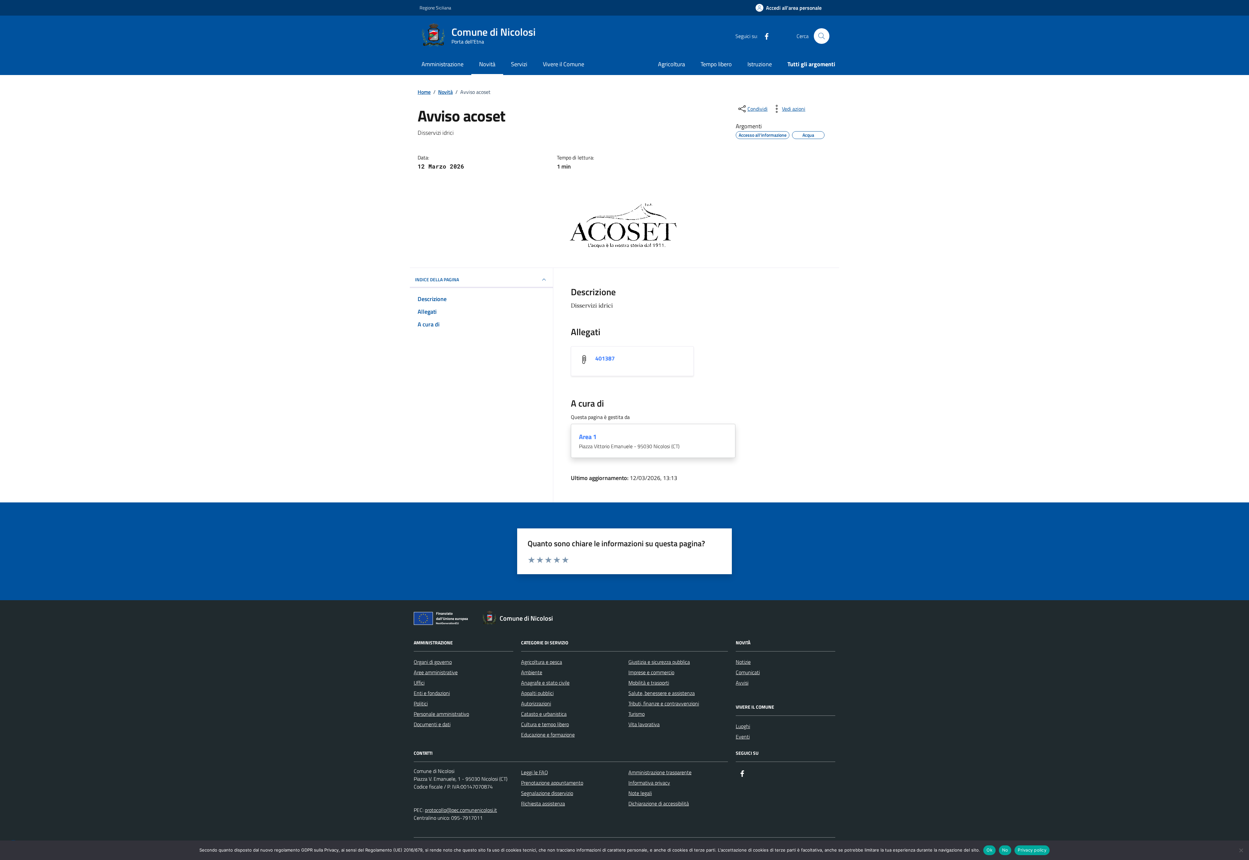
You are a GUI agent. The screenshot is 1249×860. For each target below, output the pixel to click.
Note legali (640, 793)
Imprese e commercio (651, 672)
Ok (989, 850)
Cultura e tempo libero (545, 724)
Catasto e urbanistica (544, 714)
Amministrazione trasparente (660, 772)
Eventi (743, 736)
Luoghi (743, 726)
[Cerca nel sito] (821, 36)
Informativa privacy (649, 783)
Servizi (519, 64)
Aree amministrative (436, 672)
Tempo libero (716, 64)
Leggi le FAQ (534, 772)
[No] (1241, 850)
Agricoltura (671, 64)
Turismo (636, 714)
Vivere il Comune (563, 64)
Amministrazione (442, 64)
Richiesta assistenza (543, 803)
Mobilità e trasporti (648, 683)
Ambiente (531, 672)
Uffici (419, 683)
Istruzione (759, 64)
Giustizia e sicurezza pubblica (659, 662)
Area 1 (588, 437)
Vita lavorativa (644, 724)
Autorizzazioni (536, 703)
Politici (421, 703)
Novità (487, 64)
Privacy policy (1032, 850)
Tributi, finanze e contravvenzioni (663, 703)
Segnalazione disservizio (547, 793)
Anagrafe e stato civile (545, 683)
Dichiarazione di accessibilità (658, 803)
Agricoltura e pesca (541, 662)
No (1005, 850)
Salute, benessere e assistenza (661, 693)
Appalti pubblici (537, 693)
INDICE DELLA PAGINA (437, 279)
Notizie (743, 662)
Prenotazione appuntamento (552, 783)
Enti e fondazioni (432, 693)
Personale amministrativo (441, 714)
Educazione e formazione (548, 735)
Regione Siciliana (435, 7)
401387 (605, 358)
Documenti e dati (432, 724)
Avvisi (742, 683)
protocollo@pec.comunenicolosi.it (461, 810)
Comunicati (748, 672)
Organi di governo (433, 662)
